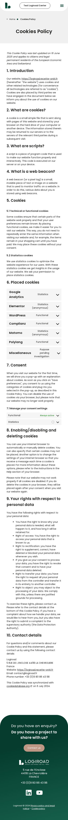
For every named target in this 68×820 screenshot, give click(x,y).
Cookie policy (38, 808)
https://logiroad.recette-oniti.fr (40, 78)
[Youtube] (39, 792)
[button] (62, 5)
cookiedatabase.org (18, 686)
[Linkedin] (28, 792)
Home (12, 19)
